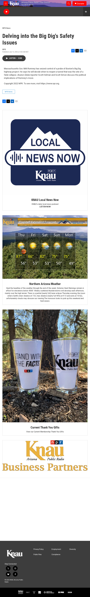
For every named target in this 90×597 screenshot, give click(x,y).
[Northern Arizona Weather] (45, 247)
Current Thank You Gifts (45, 427)
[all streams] (86, 11)
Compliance (56, 554)
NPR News (6, 28)
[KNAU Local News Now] (45, 152)
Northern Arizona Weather (45, 284)
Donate (80, 3)
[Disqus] (45, 509)
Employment (56, 549)
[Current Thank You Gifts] (45, 366)
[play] (6, 11)
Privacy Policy (39, 549)
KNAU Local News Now (45, 200)
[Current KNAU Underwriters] (45, 455)
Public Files (38, 554)
